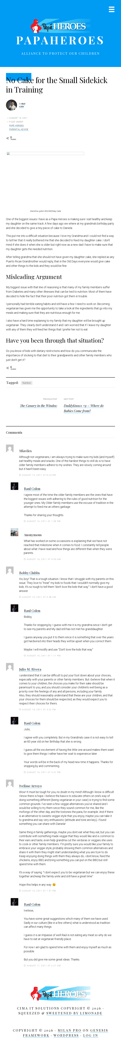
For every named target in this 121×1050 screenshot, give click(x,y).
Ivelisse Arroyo (30, 786)
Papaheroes (60, 39)
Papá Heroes (16, 125)
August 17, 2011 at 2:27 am (44, 966)
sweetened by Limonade (74, 1013)
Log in (90, 1035)
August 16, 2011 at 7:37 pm (39, 891)
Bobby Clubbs (29, 572)
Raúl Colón (22, 105)
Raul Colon (32, 488)
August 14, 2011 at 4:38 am (39, 597)
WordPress (66, 1035)
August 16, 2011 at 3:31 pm (44, 772)
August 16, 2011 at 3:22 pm (39, 710)
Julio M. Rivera (30, 669)
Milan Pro (69, 1030)
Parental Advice (18, 129)
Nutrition (27, 383)
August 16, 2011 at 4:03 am (44, 559)
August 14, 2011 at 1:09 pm (44, 521)
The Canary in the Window (38, 405)
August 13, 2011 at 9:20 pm (39, 475)
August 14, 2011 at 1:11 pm (44, 656)
